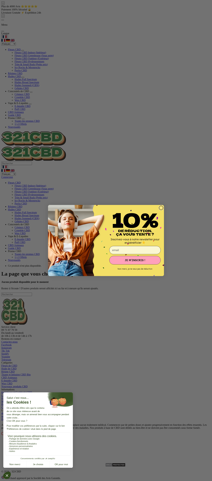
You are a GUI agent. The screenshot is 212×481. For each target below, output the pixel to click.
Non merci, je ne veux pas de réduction (135, 269)
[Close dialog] (161, 208)
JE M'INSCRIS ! (135, 260)
